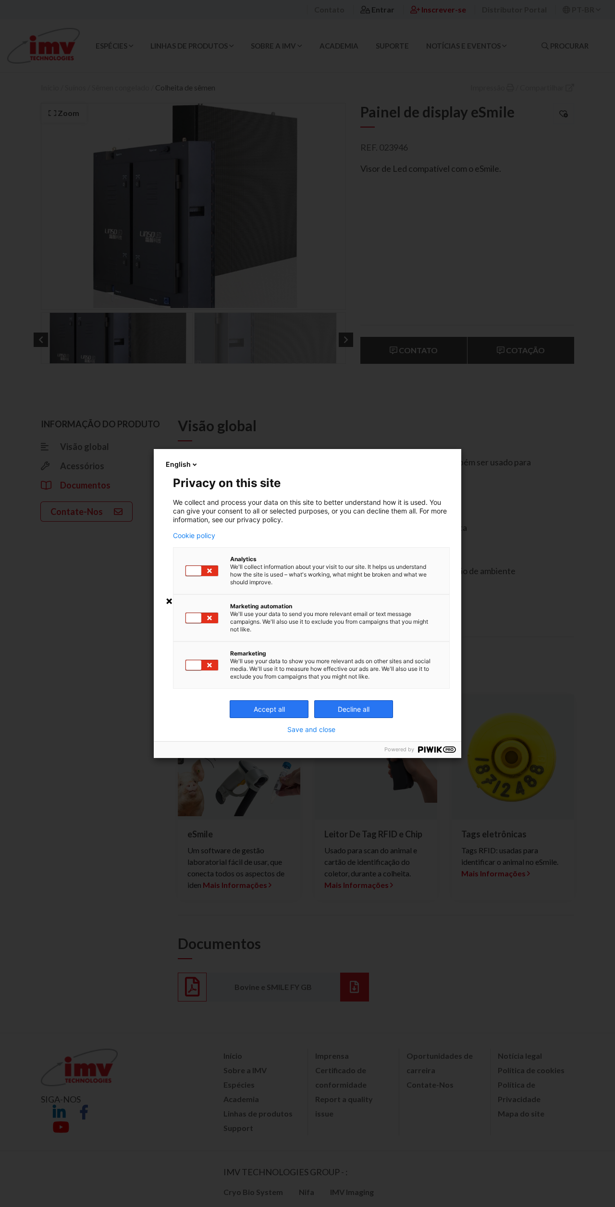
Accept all (269, 709)
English (178, 464)
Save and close (311, 729)
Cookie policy (194, 535)
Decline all (353, 709)
